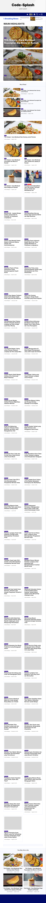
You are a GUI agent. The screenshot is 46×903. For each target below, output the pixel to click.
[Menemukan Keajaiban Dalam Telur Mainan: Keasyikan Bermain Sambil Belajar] (33, 689)
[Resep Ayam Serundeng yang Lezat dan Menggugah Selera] (13, 663)
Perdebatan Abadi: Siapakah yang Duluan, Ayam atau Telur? (12, 779)
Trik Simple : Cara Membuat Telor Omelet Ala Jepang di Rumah (30, 111)
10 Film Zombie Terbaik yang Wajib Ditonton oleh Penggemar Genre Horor (32, 428)
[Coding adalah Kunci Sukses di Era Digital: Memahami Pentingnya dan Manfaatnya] (33, 470)
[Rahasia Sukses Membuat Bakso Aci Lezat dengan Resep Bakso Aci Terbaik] (13, 689)
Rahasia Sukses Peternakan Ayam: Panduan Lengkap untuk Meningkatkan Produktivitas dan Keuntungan (32, 807)
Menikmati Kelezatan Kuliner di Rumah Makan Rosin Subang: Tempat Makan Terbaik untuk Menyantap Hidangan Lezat (32, 592)
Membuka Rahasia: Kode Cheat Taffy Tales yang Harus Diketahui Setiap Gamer (12, 507)
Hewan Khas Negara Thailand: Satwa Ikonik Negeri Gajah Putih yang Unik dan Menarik (12, 297)
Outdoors (29, 184)
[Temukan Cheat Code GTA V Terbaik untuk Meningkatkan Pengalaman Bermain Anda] (13, 550)
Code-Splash (23, 5)
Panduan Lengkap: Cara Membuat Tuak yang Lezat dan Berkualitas (32, 674)
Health (26, 184)
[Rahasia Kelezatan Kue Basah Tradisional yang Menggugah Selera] (13, 635)
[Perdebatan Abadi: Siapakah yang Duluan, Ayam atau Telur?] (13, 768)
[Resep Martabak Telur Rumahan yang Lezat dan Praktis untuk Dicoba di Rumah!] (13, 715)
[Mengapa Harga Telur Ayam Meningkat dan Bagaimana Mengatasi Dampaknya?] (13, 794)
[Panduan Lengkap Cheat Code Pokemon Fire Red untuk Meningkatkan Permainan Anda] (13, 523)
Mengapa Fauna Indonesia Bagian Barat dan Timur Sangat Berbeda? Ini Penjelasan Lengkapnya (31, 243)
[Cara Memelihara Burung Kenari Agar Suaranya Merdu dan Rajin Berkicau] (33, 203)
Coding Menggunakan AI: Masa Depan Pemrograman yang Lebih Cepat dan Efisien (32, 350)
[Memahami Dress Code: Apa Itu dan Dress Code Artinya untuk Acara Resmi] (13, 444)
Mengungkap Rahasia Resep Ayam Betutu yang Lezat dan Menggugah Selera (32, 779)
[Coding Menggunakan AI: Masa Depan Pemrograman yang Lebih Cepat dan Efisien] (33, 339)
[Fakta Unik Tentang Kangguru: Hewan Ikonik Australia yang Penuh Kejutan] (33, 285)
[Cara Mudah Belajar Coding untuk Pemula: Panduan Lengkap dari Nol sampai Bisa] (13, 339)
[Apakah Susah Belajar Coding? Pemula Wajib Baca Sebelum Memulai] (13, 390)
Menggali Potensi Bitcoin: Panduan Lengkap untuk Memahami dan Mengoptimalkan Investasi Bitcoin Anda (32, 563)
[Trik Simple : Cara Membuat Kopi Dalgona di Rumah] (13, 176)
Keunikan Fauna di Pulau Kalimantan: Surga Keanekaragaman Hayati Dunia (11, 270)
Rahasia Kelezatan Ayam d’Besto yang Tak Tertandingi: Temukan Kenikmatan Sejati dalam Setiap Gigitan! (12, 835)
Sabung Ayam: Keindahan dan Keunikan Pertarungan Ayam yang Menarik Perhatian (33, 753)
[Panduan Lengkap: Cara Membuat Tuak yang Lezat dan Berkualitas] (33, 663)
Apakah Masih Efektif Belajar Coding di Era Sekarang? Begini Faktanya (12, 376)
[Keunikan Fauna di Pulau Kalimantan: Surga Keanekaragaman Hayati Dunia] (13, 258)
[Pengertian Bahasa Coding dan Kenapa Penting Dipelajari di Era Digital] (33, 390)
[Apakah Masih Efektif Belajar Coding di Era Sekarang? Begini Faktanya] (13, 364)
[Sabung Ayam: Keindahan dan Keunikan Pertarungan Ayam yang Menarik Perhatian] (33, 742)
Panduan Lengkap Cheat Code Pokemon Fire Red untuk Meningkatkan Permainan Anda (12, 535)
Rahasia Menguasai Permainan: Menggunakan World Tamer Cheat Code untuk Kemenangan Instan (32, 508)
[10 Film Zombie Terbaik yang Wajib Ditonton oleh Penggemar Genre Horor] (33, 416)
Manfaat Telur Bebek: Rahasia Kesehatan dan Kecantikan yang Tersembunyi (12, 753)
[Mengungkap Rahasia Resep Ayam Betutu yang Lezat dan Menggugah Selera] (33, 768)
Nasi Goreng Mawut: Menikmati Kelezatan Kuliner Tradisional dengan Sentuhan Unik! (32, 620)
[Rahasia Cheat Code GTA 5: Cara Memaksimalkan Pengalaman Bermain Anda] (13, 470)
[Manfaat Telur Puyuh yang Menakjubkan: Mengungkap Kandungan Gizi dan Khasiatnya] (33, 715)
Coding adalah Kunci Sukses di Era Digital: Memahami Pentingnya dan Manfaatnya (32, 481)
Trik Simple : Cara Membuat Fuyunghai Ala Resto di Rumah (21, 42)
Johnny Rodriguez (31, 19)
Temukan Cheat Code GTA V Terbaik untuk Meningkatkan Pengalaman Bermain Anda (12, 562)
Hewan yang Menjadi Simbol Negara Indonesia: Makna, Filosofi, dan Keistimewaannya (12, 243)
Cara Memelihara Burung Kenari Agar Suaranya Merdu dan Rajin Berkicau (32, 215)
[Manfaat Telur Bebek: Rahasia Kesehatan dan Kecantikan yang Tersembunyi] (13, 742)
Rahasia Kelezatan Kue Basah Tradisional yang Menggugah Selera (12, 647)
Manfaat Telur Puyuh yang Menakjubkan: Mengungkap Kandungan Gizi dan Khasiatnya (32, 727)
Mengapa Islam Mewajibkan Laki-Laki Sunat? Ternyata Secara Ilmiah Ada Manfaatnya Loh (32, 188)
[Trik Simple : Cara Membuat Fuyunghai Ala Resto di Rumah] (26, 19)
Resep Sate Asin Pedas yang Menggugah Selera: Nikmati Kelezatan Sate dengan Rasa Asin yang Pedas (32, 648)
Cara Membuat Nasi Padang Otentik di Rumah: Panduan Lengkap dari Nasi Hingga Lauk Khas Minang (12, 324)
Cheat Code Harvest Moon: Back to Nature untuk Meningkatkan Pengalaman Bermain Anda (32, 535)
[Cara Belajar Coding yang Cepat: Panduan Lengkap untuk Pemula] (33, 364)
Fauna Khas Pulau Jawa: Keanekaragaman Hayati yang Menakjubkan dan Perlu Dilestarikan (33, 270)
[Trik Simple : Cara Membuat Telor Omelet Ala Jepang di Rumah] (11, 112)
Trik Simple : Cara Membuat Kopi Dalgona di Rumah (12, 186)
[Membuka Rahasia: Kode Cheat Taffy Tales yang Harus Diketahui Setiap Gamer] (13, 495)
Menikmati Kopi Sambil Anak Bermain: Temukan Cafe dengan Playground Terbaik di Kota (12, 592)
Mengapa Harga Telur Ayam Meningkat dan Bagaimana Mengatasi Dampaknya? (12, 805)
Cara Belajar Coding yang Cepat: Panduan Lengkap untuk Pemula (31, 376)
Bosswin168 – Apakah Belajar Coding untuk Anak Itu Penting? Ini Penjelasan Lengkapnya (12, 216)
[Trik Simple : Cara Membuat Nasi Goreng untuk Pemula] (23, 57)
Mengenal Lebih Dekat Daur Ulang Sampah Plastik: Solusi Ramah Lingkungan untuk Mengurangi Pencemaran (12, 620)
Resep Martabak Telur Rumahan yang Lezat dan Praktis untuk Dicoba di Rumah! (11, 727)
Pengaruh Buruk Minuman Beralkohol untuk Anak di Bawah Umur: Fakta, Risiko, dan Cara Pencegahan (32, 324)
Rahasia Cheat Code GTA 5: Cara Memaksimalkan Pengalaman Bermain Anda (12, 481)
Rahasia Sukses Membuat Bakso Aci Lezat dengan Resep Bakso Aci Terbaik (11, 700)
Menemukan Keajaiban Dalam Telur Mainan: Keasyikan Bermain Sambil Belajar (32, 700)
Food (5, 59)
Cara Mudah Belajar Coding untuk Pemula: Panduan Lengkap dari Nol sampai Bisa (12, 350)
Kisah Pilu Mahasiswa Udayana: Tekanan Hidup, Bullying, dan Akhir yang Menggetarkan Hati (11, 429)
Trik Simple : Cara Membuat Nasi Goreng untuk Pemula (20, 61)
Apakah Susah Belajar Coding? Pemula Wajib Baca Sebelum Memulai (12, 402)
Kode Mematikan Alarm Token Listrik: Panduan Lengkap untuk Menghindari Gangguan (33, 455)
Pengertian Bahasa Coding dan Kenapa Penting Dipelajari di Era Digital (32, 402)
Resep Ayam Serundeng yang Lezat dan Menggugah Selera (12, 673)
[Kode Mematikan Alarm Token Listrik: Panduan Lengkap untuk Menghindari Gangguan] (33, 444)
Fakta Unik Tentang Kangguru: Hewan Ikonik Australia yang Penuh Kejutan (33, 297)
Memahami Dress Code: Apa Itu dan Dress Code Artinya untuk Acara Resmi (12, 455)
